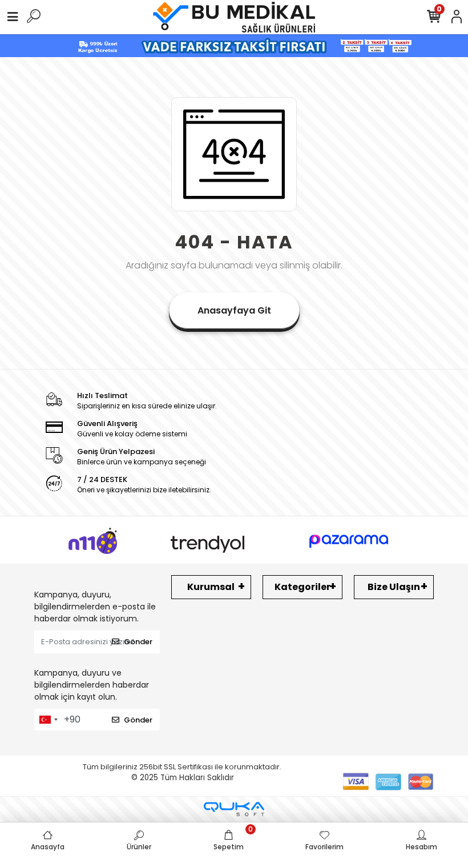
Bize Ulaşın (394, 586)
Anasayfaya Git (234, 310)
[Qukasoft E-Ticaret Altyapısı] (234, 809)
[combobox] (48, 719)
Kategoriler (302, 586)
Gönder (138, 641)
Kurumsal (211, 586)
